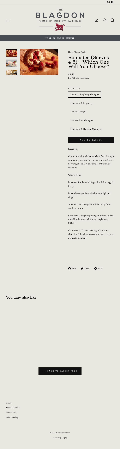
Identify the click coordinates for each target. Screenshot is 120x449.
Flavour (74, 88)
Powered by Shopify (60, 437)
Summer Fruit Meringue (81, 120)
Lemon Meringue (78, 111)
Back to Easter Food (62, 371)
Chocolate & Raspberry (81, 102)
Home (70, 52)
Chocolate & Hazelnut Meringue (85, 128)
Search (8, 402)
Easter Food (80, 52)
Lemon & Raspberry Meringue (84, 94)
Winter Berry (98, 111)
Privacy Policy (12, 412)
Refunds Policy (12, 417)
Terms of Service (12, 407)
